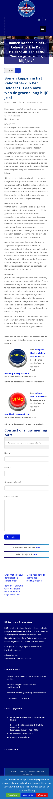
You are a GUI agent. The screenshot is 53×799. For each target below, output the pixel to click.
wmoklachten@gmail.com (17, 414)
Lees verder (28, 795)
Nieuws (40, 102)
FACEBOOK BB (11, 749)
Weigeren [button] (42, 795)
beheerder (11, 102)
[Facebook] (39, 20)
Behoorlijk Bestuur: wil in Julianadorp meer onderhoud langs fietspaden (13, 590)
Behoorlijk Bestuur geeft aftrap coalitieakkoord (26, 692)
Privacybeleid (28, 775)
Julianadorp (31, 102)
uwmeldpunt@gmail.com (16, 373)
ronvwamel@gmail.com (20, 737)
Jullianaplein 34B (11, 655)
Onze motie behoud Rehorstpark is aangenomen (13, 577)
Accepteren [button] (13, 795)
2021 (24, 102)
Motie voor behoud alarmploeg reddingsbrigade (35, 577)
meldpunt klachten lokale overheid (37, 353)
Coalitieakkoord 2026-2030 (18, 698)
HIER (38, 547)
